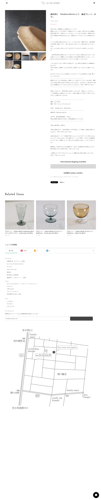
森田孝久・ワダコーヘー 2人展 (16, 277)
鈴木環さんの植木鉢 (13, 275)
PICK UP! (9, 286)
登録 (81, 318)
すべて (11, 250)
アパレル (9, 266)
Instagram (10, 301)
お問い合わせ (10, 289)
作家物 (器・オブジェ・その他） (16, 261)
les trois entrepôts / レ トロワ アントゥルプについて (22, 283)
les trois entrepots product (15, 264)
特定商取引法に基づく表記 (14, 294)
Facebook (10, 303)
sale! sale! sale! (12, 269)
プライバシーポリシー (13, 291)
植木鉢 (9, 272)
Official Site (10, 306)
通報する (62, 182)
